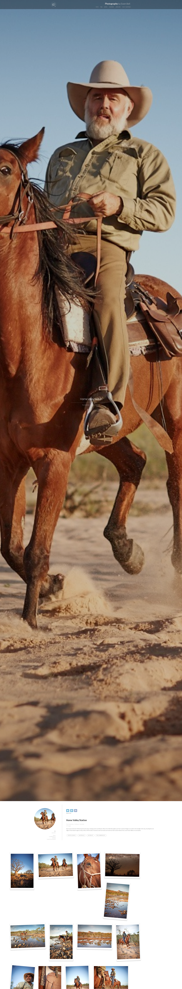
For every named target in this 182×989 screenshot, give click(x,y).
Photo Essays (72, 835)
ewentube (111, 6)
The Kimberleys (100, 835)
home (97, 6)
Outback (90, 835)
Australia (82, 835)
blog (101, 6)
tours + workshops (126, 6)
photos (105, 6)
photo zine (118, 6)
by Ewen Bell (117, 3)
